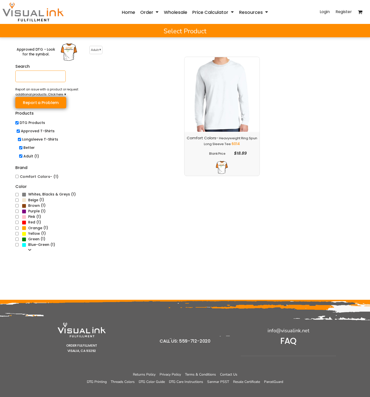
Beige (33, 200)
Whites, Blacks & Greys (49, 194)
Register (344, 12)
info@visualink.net (288, 330)
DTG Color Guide (152, 381)
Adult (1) (31, 156)
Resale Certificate (246, 381)
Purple (34, 211)
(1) (52, 194)
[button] (149, 12)
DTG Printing (97, 381)
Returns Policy (144, 374)
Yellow (34, 233)
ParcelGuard (273, 381)
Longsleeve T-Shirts (40, 139)
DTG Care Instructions (186, 381)
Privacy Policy (170, 374)
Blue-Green (38, 244)
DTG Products (32, 122)
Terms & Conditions (200, 374)
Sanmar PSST (218, 381)
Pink (31, 216)
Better (29, 147)
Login (325, 12)
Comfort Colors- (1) (39, 176)
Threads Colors (123, 381)
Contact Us (228, 374)
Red (31, 222)
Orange (35, 227)
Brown (34, 205)
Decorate (202, 154)
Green (34, 239)
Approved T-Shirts (38, 131)
